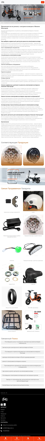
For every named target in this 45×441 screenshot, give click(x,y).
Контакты (39, 438)
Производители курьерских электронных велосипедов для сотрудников (22, 366)
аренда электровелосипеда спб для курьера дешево (18, 357)
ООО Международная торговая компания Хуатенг (27, 132)
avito (4, 392)
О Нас (28, 438)
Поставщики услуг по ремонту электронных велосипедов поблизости (22, 342)
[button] (41, 155)
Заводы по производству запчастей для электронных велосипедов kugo (22, 380)
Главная (2, 22)
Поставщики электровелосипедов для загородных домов (20, 375)
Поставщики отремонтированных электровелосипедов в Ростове (22, 352)
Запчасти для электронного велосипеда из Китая (17, 347)
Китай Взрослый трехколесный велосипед (15, 385)
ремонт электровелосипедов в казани (14, 361)
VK (6, 392)
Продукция (16, 438)
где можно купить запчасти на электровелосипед (17, 371)
